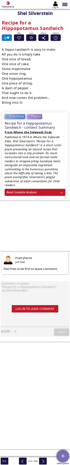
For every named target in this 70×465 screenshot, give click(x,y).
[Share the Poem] (43, 37)
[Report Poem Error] (56, 37)
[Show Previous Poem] (23, 461)
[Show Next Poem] (43, 461)
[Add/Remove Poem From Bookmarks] (31, 37)
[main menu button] (65, 4)
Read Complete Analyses (21, 192)
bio (4, 461)
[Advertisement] (35, 226)
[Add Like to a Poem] (19, 37)
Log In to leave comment (35, 309)
